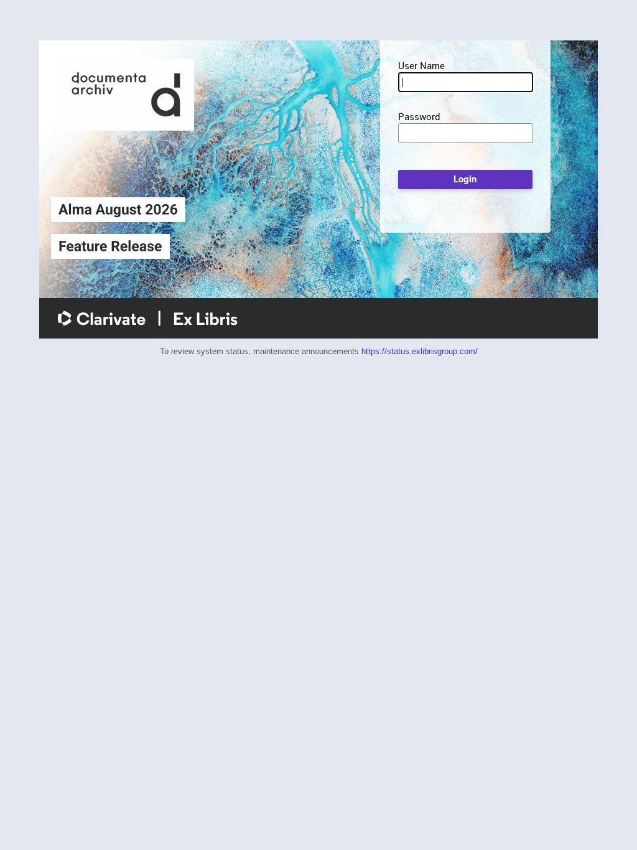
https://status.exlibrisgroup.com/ (419, 351)
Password (419, 116)
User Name (421, 65)
